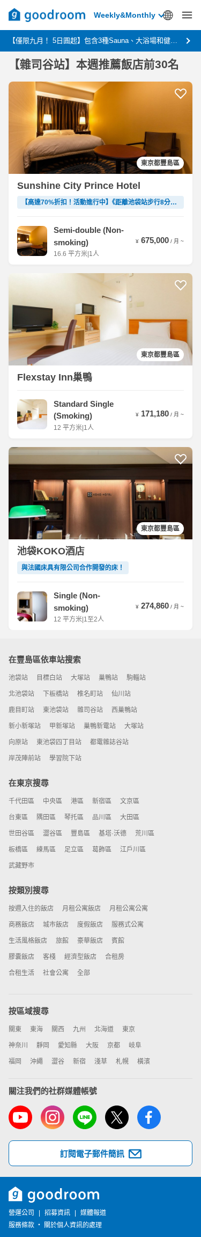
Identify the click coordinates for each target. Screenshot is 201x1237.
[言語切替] (167, 15)
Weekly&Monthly (124, 15)
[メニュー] (187, 15)
